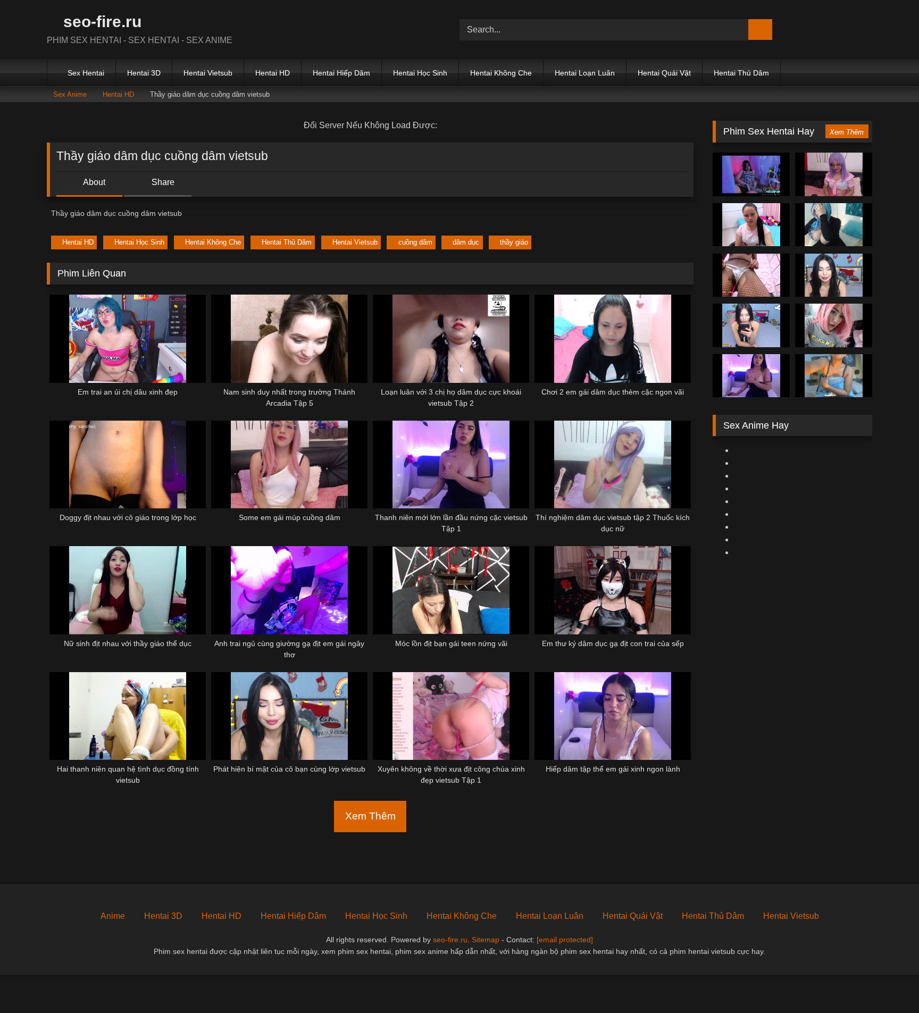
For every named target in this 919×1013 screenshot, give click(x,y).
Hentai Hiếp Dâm (341, 73)
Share (161, 182)
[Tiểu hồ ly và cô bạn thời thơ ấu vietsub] (751, 325)
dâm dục (466, 242)
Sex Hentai (86, 73)
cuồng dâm (415, 242)
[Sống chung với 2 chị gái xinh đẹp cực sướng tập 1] (751, 174)
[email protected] (565, 939)
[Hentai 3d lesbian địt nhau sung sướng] (833, 174)
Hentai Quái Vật (664, 73)
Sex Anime (70, 94)
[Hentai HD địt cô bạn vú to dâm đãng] (833, 376)
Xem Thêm (370, 816)
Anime (113, 915)
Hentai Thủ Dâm (741, 73)
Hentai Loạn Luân (585, 73)
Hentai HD (272, 73)
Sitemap (485, 939)
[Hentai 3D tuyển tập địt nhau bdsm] (833, 225)
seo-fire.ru (100, 21)
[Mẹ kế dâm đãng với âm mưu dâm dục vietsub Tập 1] (751, 376)
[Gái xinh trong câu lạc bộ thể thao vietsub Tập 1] (833, 325)
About (93, 182)
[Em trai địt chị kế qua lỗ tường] (751, 275)
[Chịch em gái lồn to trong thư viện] (751, 225)
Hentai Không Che (501, 73)
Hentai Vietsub (207, 73)
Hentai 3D (144, 73)
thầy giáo (514, 242)
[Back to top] (887, 981)
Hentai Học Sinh (420, 73)
